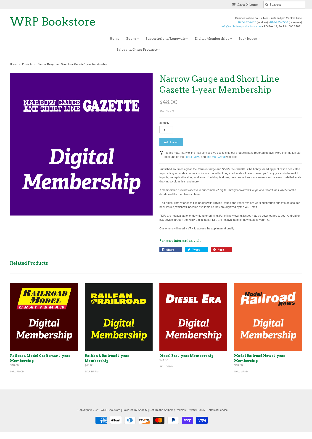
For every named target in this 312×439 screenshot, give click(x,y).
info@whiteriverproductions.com (242, 26)
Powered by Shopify (134, 410)
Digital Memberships (212, 38)
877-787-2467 (247, 22)
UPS (197, 156)
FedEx (189, 156)
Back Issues (248, 38)
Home (114, 38)
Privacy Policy (196, 410)
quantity (164, 123)
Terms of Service (217, 410)
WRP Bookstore (53, 21)
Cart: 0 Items (247, 4)
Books (131, 38)
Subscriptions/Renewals (165, 38)
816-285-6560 (279, 22)
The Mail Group (216, 156)
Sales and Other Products (137, 49)
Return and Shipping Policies (167, 410)
